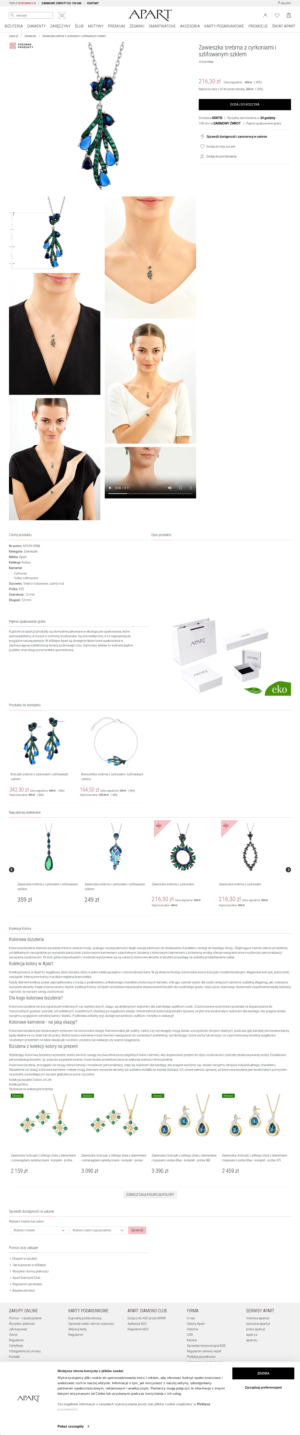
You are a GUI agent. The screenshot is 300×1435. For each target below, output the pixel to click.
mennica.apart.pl (257, 1318)
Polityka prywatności (201, 1356)
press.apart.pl (255, 1329)
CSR (190, 1334)
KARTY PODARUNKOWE (224, 26)
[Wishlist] (277, 15)
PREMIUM (116, 26)
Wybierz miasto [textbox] (24, 1230)
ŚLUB (79, 26)
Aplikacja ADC (137, 1323)
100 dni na (220, 123)
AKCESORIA (190, 26)
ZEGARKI (136, 26)
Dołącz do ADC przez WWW (147, 1318)
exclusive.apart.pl (258, 1323)
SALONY (285, 3)
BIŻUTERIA (14, 26)
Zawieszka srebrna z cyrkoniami (173, 884)
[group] (49, 869)
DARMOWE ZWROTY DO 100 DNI (61, 3)
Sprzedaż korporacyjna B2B (206, 1345)
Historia (192, 1329)
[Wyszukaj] (12, 15)
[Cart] (289, 15)
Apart (23, 557)
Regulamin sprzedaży (27, 1284)
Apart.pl (13, 36)
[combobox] (39, 1230)
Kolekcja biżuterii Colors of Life (30, 1080)
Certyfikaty (16, 1345)
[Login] (265, 15)
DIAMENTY (36, 26)
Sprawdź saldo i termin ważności (91, 1323)
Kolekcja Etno (18, 1084)
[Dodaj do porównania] (201, 156)
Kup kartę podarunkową (84, 1318)
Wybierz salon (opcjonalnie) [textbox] (91, 1230)
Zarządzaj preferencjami (263, 1387)
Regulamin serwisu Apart (204, 1351)
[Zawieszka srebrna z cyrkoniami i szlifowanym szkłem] (48, 847)
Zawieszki (30, 36)
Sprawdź (137, 1230)
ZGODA (263, 1373)
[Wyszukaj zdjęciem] (62, 15)
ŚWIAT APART (283, 26)
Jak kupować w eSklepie (29, 1265)
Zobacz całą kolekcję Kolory (150, 1194)
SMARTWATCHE (162, 26)
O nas (191, 1318)
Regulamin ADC (138, 1329)
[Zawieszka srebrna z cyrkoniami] (183, 847)
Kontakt (14, 1356)
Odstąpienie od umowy (25, 1351)
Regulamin (16, 1340)
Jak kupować (18, 1329)
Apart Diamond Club (26, 1277)
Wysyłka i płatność (22, 1323)
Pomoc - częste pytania (25, 1318)
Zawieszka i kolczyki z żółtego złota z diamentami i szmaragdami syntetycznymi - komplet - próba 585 (113, 1160)
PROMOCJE (258, 26)
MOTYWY (95, 26)
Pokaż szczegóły (71, 1426)
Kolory (26, 562)
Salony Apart (196, 1323)
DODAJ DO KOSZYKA (245, 104)
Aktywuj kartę (77, 1329)
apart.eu (251, 1340)
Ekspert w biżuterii (24, 1258)
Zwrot (13, 1334)
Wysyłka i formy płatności (30, 1271)
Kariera (192, 1340)
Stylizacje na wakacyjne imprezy (31, 1089)
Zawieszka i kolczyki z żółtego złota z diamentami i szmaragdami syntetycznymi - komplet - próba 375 (43, 1160)
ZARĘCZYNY (60, 26)
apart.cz (251, 1334)
